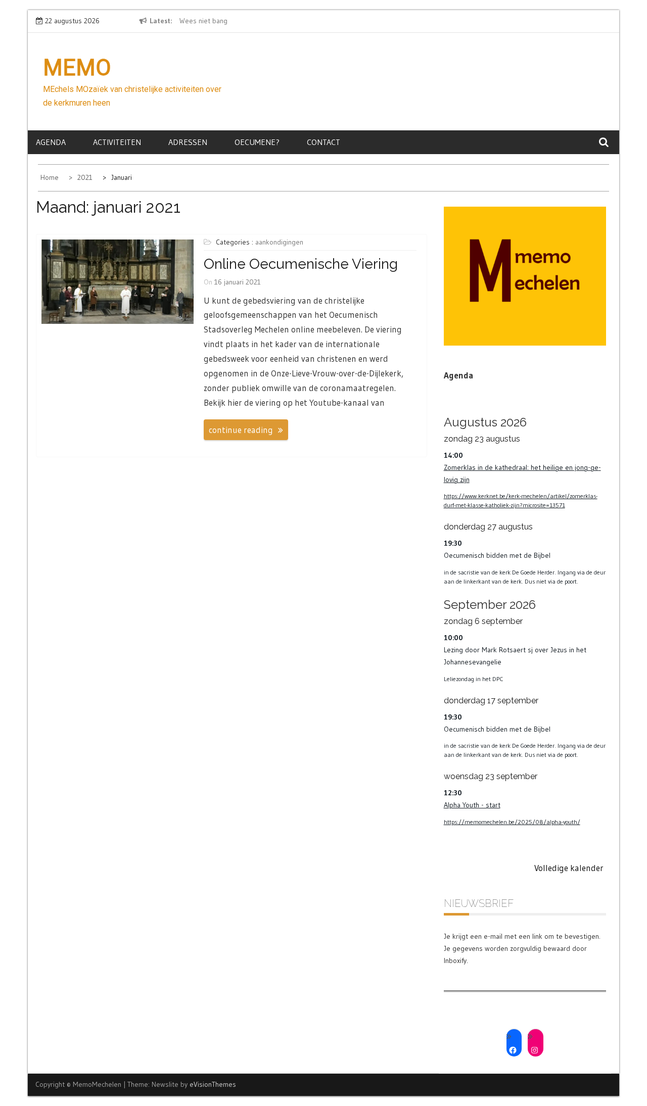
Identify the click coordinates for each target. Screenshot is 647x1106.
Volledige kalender (569, 867)
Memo (77, 68)
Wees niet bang (203, 20)
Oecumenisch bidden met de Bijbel (497, 555)
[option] (271, 21)
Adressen (187, 142)
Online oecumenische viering (301, 264)
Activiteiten (117, 142)
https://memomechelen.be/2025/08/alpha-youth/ (512, 822)
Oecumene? (257, 142)
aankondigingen (279, 242)
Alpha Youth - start (472, 804)
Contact (323, 142)
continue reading (241, 429)
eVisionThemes (213, 1084)
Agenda (51, 142)
